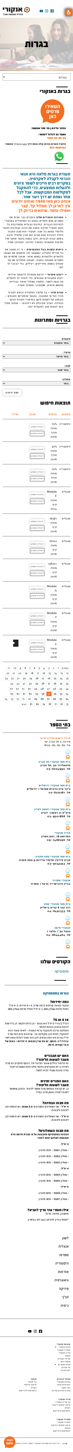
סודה (24, 1443)
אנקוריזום (65, 1361)
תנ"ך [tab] (65, 1297)
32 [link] (12, 678)
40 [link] (30, 683)
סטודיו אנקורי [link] (63, 1422)
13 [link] (61, 673)
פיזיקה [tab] (64, 1289)
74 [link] (6, 699)
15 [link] (50, 673)
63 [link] (11, 694)
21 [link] (14, 673)
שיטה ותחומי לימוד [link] (61, 1405)
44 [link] (67, 688)
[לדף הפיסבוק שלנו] (52, 11)
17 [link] (38, 673)
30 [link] (24, 678)
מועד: (66, 352)
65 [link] (61, 699)
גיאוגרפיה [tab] (61, 1280)
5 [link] (39, 668)
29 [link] (30, 678)
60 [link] (30, 694)
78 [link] (50, 704)
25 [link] (55, 678)
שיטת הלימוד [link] (30, 1384)
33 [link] (6, 678)
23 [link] (67, 678)
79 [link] (44, 704)
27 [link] (43, 678)
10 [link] (14, 668)
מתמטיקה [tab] (62, 971)
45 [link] (61, 688)
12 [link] (67, 673)
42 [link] (18, 683)
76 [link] (61, 704)
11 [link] (9, 668)
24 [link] (61, 678)
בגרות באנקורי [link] (63, 1382)
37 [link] (49, 683)
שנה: (67, 366)
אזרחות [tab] (63, 1272)
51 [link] (23, 688)
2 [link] (53, 668)
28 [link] (37, 678)
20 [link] (19, 673)
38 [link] (43, 683)
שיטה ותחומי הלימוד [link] (60, 1425)
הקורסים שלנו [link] (63, 1384)
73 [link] (12, 699)
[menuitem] (65, 668)
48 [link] (42, 688)
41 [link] (24, 683)
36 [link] (55, 683)
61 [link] (24, 694)
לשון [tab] (65, 1238)
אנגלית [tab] (63, 1246)
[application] (15, 643)
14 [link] (55, 673)
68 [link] (42, 699)
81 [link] (31, 704)
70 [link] (29, 699)
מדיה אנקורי (64, 1353)
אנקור (67, 1355)
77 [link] (56, 704)
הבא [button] (24, 704)
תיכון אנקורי (64, 1347)
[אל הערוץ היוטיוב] (41, 11)
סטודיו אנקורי (63, 1350)
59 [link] (36, 694)
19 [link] (26, 673)
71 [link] (24, 699)
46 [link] (54, 688)
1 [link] (58, 668)
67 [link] (48, 699)
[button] (68, 12)
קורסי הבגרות (64, 1358)
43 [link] (11, 683)
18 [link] (32, 673)
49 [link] (35, 688)
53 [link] (11, 688)
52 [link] (17, 688)
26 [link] (49, 678)
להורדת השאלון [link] (37, 427)
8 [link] (25, 668)
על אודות (65, 1367)
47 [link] (48, 688)
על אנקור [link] (32, 1382)
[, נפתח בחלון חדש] (67, 752)
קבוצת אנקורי (63, 1344)
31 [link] (18, 678)
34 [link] (67, 683)
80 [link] (37, 704)
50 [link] (29, 688)
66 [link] (54, 699)
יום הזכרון (65, 1370)
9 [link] (20, 668)
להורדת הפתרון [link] (37, 433)
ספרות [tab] (64, 1255)
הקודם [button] (65, 668)
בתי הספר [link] (65, 1387)
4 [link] (44, 668)
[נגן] (14, 643)
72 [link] (18, 699)
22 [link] (8, 673)
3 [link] (49, 668)
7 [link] (30, 668)
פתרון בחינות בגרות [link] (61, 1390)
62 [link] (18, 694)
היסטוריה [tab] (62, 1263)
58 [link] (43, 694)
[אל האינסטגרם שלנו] (46, 11)
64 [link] (67, 699)
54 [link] (67, 694)
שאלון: (66, 379)
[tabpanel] (36, 1105)
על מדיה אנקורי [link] (62, 1402)
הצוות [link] (33, 1387)
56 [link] (55, 694)
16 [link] (44, 673)
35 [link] (61, 683)
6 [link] (34, 668)
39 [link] (36, 683)
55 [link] (61, 694)
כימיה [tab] (65, 1306)
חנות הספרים (64, 1364)
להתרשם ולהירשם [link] (27, 1390)
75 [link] (67, 704)
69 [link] (35, 699)
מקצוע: (65, 339)
